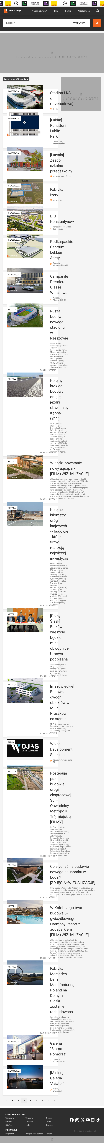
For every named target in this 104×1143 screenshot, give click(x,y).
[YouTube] (88, 1120)
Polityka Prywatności (34, 1134)
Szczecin (49, 1125)
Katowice (29, 1121)
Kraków (49, 1118)
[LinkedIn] (93, 1120)
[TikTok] (98, 1120)
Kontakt (49, 1134)
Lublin (48, 1121)
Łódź (27, 1125)
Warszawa (9, 1118)
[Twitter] (83, 1120)
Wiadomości (84, 11)
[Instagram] (77, 1120)
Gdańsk (8, 1125)
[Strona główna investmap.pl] (12, 11)
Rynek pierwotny (39, 11)
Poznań (8, 1121)
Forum (68, 11)
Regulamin (9, 1134)
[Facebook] (72, 1120)
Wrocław (29, 1118)
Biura (55, 11)
